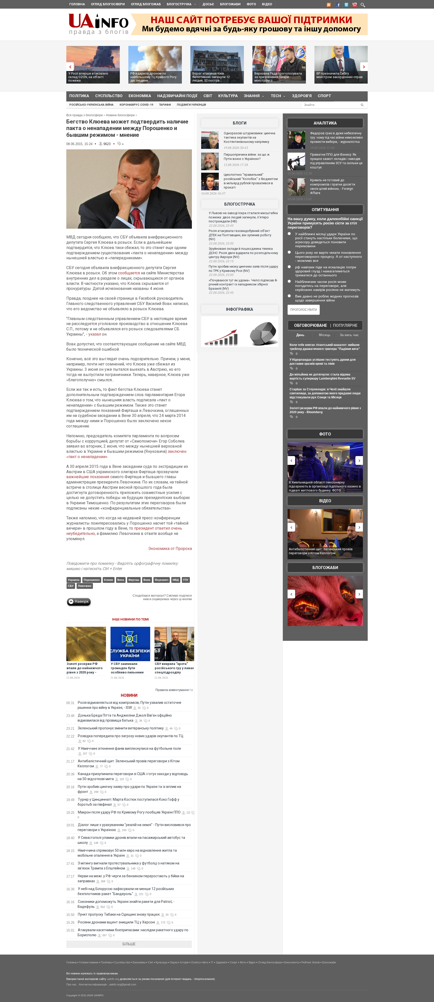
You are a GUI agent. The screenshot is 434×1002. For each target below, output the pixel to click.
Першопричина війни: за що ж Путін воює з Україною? (246, 157)
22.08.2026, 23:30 (221, 243)
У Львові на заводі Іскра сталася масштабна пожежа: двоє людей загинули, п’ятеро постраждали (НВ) (243, 217)
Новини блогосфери (120, 115)
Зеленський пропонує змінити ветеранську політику (121, 728)
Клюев (108, 579)
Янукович (161, 579)
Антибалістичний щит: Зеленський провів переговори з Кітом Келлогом (321, 551)
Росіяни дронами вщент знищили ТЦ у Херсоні (116, 922)
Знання (250, 97)
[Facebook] (337, 5)
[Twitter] (345, 5)
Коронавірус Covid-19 (136, 104)
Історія (184, 962)
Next (365, 66)
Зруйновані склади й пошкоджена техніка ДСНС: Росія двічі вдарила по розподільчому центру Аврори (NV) (243, 253)
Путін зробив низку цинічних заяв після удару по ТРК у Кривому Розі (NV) (243, 269)
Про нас (71, 984)
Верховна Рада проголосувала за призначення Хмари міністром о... (278, 77)
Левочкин (84, 585)
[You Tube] (354, 5)
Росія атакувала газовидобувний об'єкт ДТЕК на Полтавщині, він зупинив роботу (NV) (240, 235)
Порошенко (92, 579)
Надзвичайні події (177, 96)
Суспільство (109, 96)
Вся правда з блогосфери (84, 115)
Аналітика (325, 123)
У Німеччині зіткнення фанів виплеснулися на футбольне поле (129, 748)
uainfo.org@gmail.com (122, 984)
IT (212, 962)
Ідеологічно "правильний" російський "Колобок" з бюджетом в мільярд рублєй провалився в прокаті (251, 181)
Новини (129, 695)
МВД (176, 579)
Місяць (325, 335)
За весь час (349, 335)
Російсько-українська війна (91, 104)
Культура (228, 96)
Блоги (239, 123)
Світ (207, 96)
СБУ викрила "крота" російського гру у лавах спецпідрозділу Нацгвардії (174, 670)
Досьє (208, 4)
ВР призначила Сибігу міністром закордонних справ (339, 75)
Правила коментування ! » (174, 690)
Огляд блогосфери (108, 4)
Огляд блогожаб (146, 4)
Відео (267, 4)
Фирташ (133, 579)
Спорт (324, 96)
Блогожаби (230, 4)
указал (94, 334)
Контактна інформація (93, 984)
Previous (69, 66)
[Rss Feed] (328, 5)
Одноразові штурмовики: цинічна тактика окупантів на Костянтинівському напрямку (249, 137)
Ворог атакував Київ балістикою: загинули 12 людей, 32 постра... (211, 77)
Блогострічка (177, 5)
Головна (77, 4)
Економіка (140, 96)
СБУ (71, 585)
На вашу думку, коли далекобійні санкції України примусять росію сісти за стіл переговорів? (325, 223)
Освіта (195, 962)
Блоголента (291, 962)
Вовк (146, 579)
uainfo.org (113, 978)
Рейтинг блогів (310, 962)
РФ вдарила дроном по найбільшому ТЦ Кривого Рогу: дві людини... (153, 77)
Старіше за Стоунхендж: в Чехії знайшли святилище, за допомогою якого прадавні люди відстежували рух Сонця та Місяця (325, 393)
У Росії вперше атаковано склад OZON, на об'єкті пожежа (88, 77)
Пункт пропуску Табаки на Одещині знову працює (119, 914)
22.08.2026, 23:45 (221, 225)
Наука (174, 962)
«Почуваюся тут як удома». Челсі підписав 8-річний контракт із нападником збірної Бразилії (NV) (243, 284)
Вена (120, 579)
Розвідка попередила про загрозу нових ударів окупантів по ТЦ (130, 736)
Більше (129, 944)
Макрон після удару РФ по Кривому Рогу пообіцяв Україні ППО (129, 812)
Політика (79, 96)
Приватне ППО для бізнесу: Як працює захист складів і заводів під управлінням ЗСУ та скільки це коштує (336, 161)
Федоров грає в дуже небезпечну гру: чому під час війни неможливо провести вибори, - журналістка (336, 137)
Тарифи (165, 104)
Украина (73, 579)
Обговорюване (310, 325)
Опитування (325, 209)
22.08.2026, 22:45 (221, 292)
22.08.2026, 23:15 (221, 261)
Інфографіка (239, 309)
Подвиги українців (191, 104)
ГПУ (185, 579)
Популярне (345, 325)
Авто (205, 962)
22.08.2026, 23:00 (221, 275)
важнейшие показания (87, 476)
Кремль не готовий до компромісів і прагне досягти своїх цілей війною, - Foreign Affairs (332, 186)
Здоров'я (302, 96)
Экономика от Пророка (170, 548)
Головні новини (88, 962)
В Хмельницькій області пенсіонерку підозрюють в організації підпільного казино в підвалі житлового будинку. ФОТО (325, 486)
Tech (274, 97)
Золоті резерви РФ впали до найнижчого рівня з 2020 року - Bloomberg (84, 670)
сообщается (129, 273)
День (300, 335)
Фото (251, 4)
